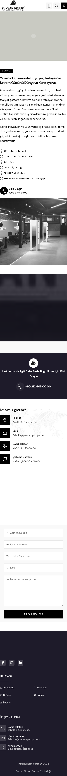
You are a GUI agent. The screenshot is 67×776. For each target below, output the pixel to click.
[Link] (49, 6)
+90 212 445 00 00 (18, 192)
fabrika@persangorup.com (28, 435)
